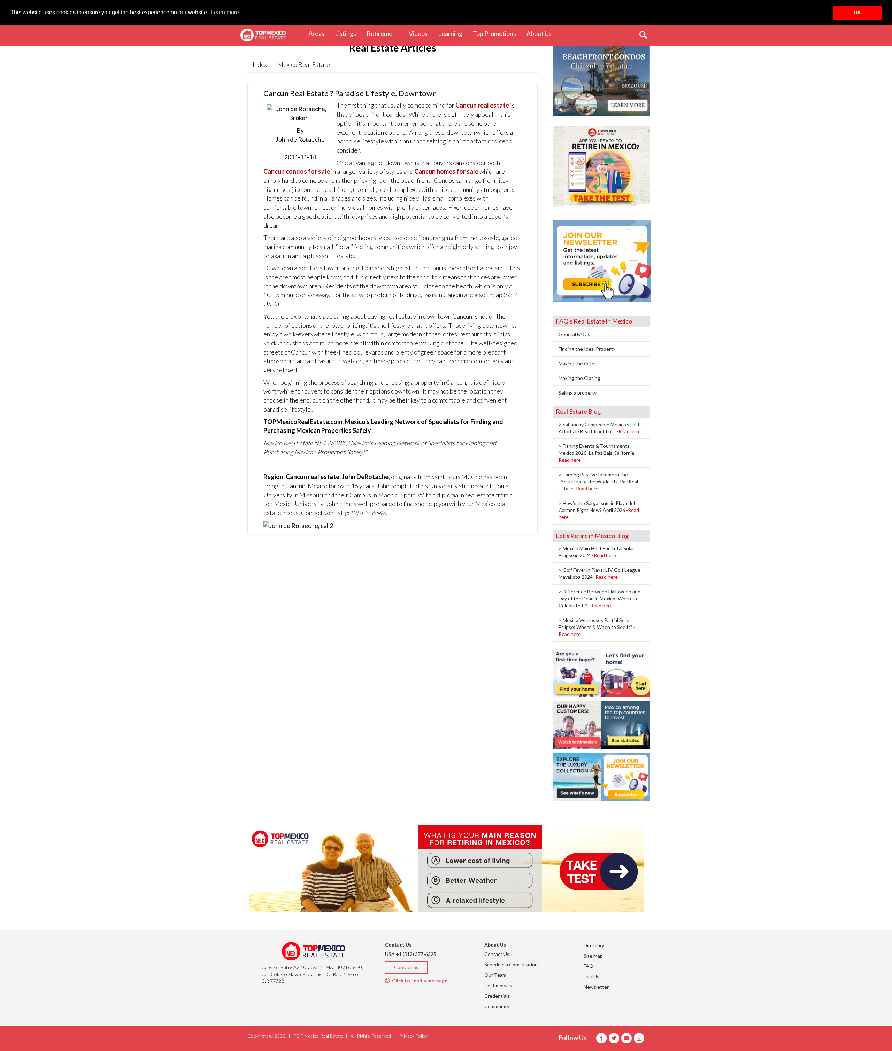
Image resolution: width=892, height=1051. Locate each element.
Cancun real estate (482, 105)
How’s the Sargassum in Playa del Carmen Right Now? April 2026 (599, 510)
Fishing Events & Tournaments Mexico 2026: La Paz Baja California (598, 453)
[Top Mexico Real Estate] (263, 35)
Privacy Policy (413, 1036)
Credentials (497, 996)
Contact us (406, 967)
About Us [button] (541, 33)
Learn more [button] (225, 12)
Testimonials (498, 985)
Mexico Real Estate (303, 64)
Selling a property (578, 393)
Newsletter (596, 987)
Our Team (495, 975)
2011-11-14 (300, 143)
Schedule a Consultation (511, 964)
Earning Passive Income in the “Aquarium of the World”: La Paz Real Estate (598, 481)
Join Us (591, 976)
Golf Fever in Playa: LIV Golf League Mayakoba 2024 (599, 573)
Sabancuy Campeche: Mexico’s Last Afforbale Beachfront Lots (600, 427)
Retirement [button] (385, 33)
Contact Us (496, 954)
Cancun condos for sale (296, 171)
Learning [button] (453, 33)
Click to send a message (418, 980)
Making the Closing (579, 378)
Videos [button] (421, 33)
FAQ (588, 966)
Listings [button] (348, 33)
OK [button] (857, 12)
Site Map (593, 956)
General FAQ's (574, 334)
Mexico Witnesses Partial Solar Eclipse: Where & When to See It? (597, 627)
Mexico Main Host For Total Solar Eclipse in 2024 (596, 551)
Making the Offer (577, 363)
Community (496, 1006)
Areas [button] (319, 33)
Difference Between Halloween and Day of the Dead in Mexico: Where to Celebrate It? (599, 598)
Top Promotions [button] (497, 33)
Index (260, 64)
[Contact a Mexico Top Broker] (298, 525)
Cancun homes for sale (446, 171)
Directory (594, 945)
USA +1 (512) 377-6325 (410, 954)
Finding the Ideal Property (587, 349)
